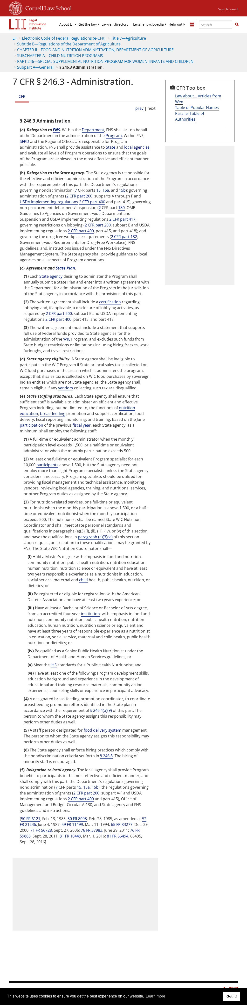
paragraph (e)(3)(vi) (95, 536)
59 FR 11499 (72, 824)
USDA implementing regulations (49, 201)
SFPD (24, 141)
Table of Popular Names (197, 107)
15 (98, 190)
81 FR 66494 (117, 836)
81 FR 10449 (70, 836)
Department (93, 129)
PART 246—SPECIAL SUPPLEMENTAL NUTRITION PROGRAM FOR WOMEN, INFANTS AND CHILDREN (105, 61)
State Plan (65, 268)
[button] (237, 24)
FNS (56, 129)
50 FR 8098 (77, 818)
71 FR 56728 (41, 830)
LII (14, 38)
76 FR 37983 (91, 830)
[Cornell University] (15, 7)
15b (122, 190)
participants (47, 464)
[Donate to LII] (192, 24)
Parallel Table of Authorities (189, 116)
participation (31, 425)
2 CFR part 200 (79, 196)
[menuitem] (66, 24)
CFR (22, 96)
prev (139, 108)
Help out (175, 24)
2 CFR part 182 (124, 236)
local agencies (137, 147)
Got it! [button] (231, 996)
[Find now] (236, 25)
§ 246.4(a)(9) (101, 710)
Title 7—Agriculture (128, 38)
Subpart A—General (35, 67)
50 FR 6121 (30, 818)
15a (106, 190)
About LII (66, 24)
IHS (54, 665)
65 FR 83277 (121, 824)
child (83, 580)
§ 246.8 (106, 755)
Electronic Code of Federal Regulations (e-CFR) (63, 38)
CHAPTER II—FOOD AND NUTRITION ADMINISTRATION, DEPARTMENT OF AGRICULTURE (95, 49)
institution (90, 613)
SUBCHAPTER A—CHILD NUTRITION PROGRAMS (60, 55)
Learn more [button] (155, 996)
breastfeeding (52, 413)
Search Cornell (228, 9)
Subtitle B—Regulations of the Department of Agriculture (69, 44)
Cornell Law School (47, 7)
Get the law (87, 24)
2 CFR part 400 (92, 201)
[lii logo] (27, 24)
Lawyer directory (115, 24)
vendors (65, 388)
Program (114, 135)
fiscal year (82, 425)
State (110, 147)
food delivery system (102, 730)
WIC (66, 339)
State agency (50, 276)
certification (110, 302)
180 (121, 207)
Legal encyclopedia (148, 24)
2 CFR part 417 (122, 219)
